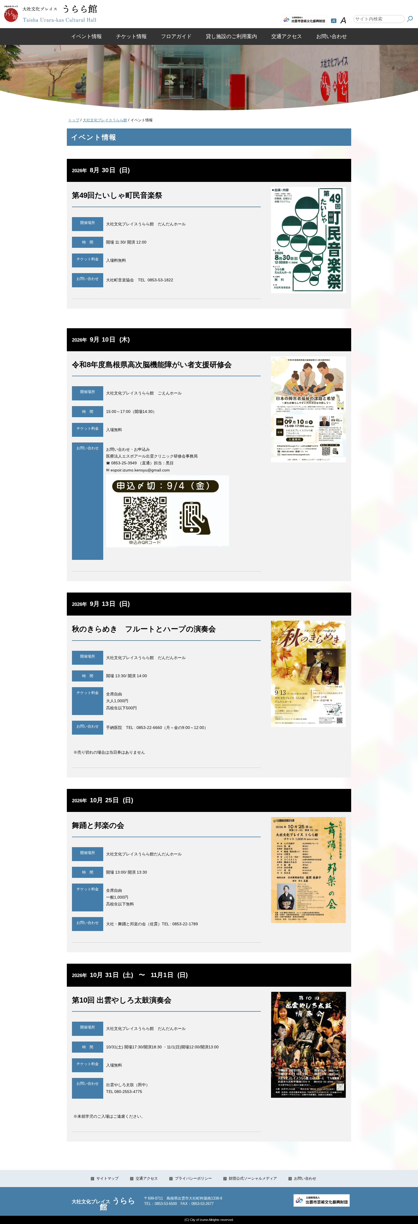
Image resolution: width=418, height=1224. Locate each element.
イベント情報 (86, 36)
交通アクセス (286, 36)
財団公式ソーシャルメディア (253, 1178)
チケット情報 (131, 36)
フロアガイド (176, 36)
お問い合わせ (331, 36)
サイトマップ (107, 1178)
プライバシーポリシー (193, 1178)
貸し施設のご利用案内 (231, 36)
